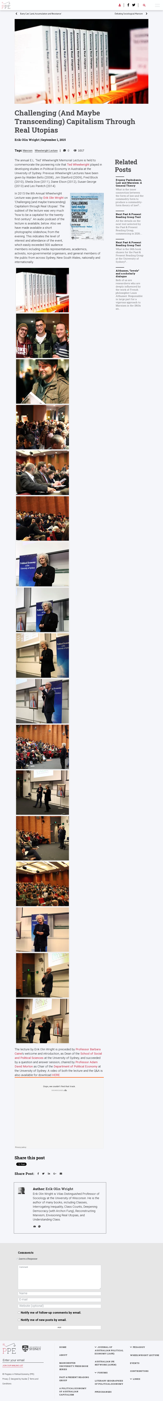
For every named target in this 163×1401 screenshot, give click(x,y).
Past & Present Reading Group (74, 1379)
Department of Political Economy (75, 1066)
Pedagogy (139, 1347)
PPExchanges (103, 1391)
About (63, 1355)
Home (62, 1347)
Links (136, 1379)
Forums (102, 1372)
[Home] (6, 4)
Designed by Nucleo (19, 1379)
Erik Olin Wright (53, 198)
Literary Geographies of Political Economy (109, 1382)
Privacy (5, 1379)
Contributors (139, 1371)
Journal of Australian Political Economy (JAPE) (109, 1350)
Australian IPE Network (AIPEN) (105, 1363)
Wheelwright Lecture (46, 150)
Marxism (27, 150)
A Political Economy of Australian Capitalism (72, 1391)
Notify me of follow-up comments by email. (51, 1312)
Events (134, 1363)
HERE (56, 1075)
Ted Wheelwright (78, 164)
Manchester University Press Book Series (73, 1366)
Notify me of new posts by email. (44, 1320)
